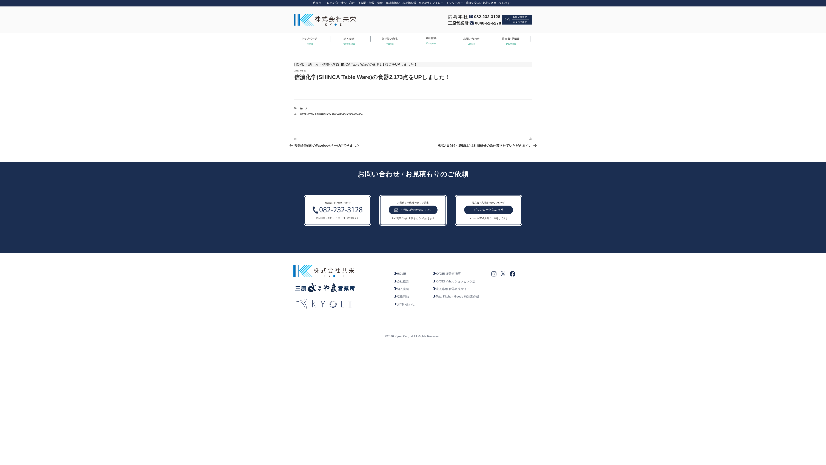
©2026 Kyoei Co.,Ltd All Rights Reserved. (413, 336)
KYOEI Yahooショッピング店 (455, 281)
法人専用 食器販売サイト (453, 289)
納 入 (313, 64)
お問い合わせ (406, 304)
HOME (299, 64)
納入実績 (403, 289)
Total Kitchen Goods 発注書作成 (457, 296)
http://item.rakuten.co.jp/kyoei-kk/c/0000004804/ (331, 114)
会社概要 (403, 281)
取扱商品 (403, 296)
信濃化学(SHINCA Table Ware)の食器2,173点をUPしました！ (369, 64)
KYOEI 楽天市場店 (448, 273)
